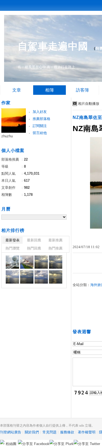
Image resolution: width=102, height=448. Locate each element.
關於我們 (32, 432)
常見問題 (49, 432)
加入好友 (40, 112)
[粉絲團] (2, 442)
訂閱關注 (40, 126)
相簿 (49, 90)
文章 (16, 90)
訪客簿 (82, 90)
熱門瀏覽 (12, 248)
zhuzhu (7, 136)
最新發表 (12, 240)
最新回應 (34, 240)
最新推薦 (55, 240)
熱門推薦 (55, 248)
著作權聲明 (86, 432)
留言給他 (40, 133)
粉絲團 (11, 444)
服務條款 (67, 432)
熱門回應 (34, 248)
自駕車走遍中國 (53, 46)
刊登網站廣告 (10, 432)
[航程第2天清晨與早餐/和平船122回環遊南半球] (12, 262)
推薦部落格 (41, 119)
